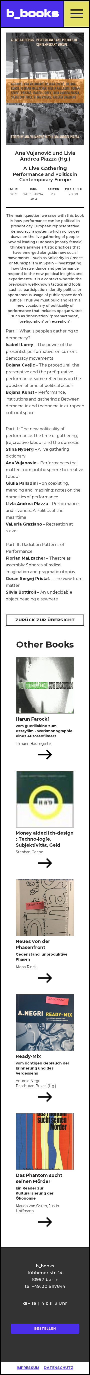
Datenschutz (58, 1367)
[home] (32, 14)
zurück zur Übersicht (45, 619)
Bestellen (45, 1328)
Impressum (28, 1367)
